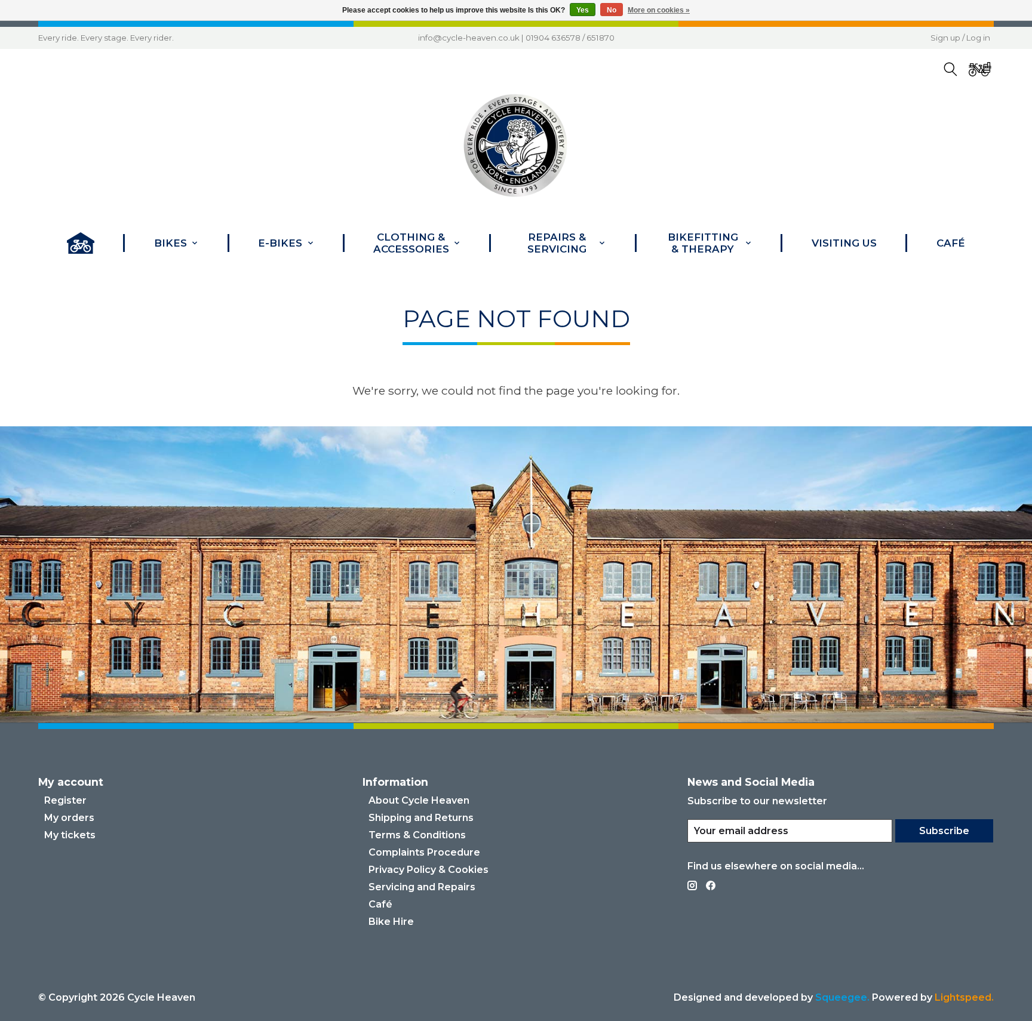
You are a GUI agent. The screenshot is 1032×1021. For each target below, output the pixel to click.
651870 (600, 37)
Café (950, 243)
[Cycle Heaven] (515, 145)
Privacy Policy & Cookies (428, 869)
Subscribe (944, 831)
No (611, 10)
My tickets (70, 835)
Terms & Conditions (417, 835)
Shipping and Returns (421, 817)
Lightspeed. (964, 997)
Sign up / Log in (960, 37)
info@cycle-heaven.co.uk (469, 37)
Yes (582, 10)
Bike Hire (391, 921)
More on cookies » (659, 10)
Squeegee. (842, 997)
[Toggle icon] (950, 69)
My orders (69, 817)
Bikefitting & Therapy (703, 243)
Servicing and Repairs (421, 887)
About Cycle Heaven (418, 800)
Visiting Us (844, 243)
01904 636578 (553, 37)
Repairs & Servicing (556, 243)
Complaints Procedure (424, 852)
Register (65, 800)
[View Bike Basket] (980, 69)
